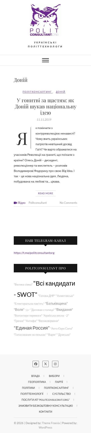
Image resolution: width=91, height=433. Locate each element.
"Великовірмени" (48, 321)
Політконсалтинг (37, 91)
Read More (45, 193)
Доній (60, 91)
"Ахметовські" (65, 295)
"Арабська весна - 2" (56, 315)
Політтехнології (32, 393)
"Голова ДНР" (46, 295)
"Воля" (19, 309)
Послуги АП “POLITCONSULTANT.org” (46, 399)
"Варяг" (52, 334)
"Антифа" (31, 321)
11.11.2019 (44, 119)
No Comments (68, 202)
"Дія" (27, 309)
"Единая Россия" (32, 328)
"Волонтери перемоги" (28, 315)
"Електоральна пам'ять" (29, 303)
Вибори (54, 376)
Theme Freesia (51, 423)
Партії (59, 381)
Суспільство (61, 393)
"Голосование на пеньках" (30, 334)
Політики (28, 387)
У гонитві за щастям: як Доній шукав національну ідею (45, 106)
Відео (21, 202)
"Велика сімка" (23, 284)
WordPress (45, 427)
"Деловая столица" (42, 309)
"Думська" (63, 334)
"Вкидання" (64, 309)
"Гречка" (19, 321)
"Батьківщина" (56, 303)
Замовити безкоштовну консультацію (45, 405)
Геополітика (37, 381)
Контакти (45, 411)
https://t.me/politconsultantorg (34, 253)
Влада (35, 376)
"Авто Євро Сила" (61, 328)
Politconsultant (38, 202)
